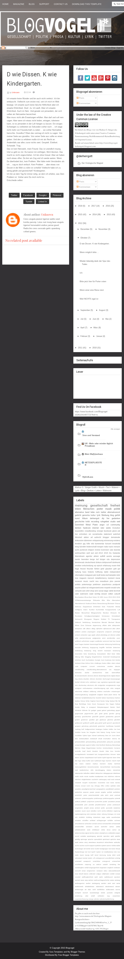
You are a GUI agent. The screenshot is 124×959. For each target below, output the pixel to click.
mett (76, 770)
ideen (118, 735)
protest (97, 808)
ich (110, 735)
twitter (103, 512)
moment (111, 578)
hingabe (93, 732)
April (82, 327)
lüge (103, 761)
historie (91, 572)
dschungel (106, 679)
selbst (118, 826)
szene (109, 845)
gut (119, 569)
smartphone (104, 833)
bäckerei (78, 663)
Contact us (60, 4)
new (107, 782)
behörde (109, 647)
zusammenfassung (81, 899)
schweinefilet (79, 826)
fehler (88, 701)
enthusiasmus (87, 688)
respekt (107, 588)
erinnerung (108, 540)
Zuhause (88, 625)
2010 (94, 348)
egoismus (104, 682)
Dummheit (79, 525)
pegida (103, 792)
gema (106, 713)
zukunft (117, 594)
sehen (111, 826)
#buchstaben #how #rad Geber (86, 597)
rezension (105, 550)
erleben (100, 691)
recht (99, 811)
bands (77, 559)
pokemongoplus (87, 798)
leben (78, 509)
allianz (88, 628)
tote (115, 852)
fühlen (97, 569)
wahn (101, 877)
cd (107, 525)
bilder (118, 654)
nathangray (103, 779)
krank (89, 751)
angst (102, 525)
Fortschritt (110, 606)
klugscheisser (91, 748)
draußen (86, 679)
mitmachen (99, 773)
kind (97, 745)
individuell (93, 738)
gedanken (116, 518)
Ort (119, 613)
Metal (88, 525)
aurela (109, 556)
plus (111, 581)
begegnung (94, 647)
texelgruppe (104, 849)
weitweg (117, 880)
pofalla (77, 584)
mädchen (111, 776)
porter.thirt (98, 801)
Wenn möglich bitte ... (89, 252)
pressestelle (79, 805)
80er (103, 600)
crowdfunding (90, 531)
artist (76, 638)
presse (118, 801)
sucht (87, 845)
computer (84, 666)
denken (78, 528)
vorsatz (117, 874)
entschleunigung (99, 688)
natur (106, 547)
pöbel (83, 588)
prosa (92, 808)
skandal (117, 550)
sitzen (97, 833)
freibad (117, 704)
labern (77, 757)
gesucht (117, 716)
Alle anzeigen (115, 429)
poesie (117, 581)
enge (118, 685)
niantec (117, 782)
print (85, 805)
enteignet (78, 688)
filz (119, 701)
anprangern (91, 632)
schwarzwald (115, 823)
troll (118, 591)
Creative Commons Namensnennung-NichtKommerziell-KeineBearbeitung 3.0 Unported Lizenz (97, 136)
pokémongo (98, 798)
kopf (83, 751)
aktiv (109, 625)
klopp (83, 748)
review (97, 550)
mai (76, 764)
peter (85, 795)
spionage (84, 839)
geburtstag (111, 710)
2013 (109, 214)
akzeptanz (78, 628)
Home (5, 4)
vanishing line (114, 864)
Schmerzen (106, 616)
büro (92, 663)
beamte (101, 644)
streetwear (92, 842)
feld (118, 566)
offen (102, 786)
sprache (90, 839)
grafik (92, 723)
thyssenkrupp (79, 852)
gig (84, 544)
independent (115, 572)
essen (114, 566)
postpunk (116, 584)
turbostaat (78, 858)
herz (118, 729)
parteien (117, 789)
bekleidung (79, 650)
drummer (99, 679)
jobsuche (110, 742)
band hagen (79, 644)
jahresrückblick (80, 742)
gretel (100, 723)
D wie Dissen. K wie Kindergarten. (94, 244)
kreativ (102, 751)
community (115, 525)
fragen (112, 704)
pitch (106, 795)
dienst (96, 676)
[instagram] (114, 78)
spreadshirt (98, 839)
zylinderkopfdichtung (107, 899)
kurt (96, 754)
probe (109, 805)
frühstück (78, 710)
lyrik (98, 515)
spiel (112, 836)
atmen (96, 556)
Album (85, 518)
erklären (86, 691)
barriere (86, 644)
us (94, 864)
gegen (118, 710)
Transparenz (115, 619)
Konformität (100, 610)
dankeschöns (97, 672)
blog (112, 515)
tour (118, 852)
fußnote (85, 710)
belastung (87, 650)
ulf (94, 858)
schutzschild (106, 823)
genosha (86, 515)
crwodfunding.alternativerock (97, 669)
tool (89, 852)
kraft (98, 575)
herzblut (77, 732)
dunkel (77, 682)
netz (102, 528)
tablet (118, 845)
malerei (88, 764)
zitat (86, 896)
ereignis (117, 688)
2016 (108, 206)
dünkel (82, 682)
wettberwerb (79, 886)
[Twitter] (87, 78)
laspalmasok (89, 757)
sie (119, 830)
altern (118, 628)
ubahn (90, 858)
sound (77, 836)
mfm (92, 770)
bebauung (108, 644)
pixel (111, 795)
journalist (117, 742)
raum (88, 811)
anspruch (108, 632)
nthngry (97, 786)
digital (113, 676)
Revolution (78, 616)
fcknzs (83, 701)
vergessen (103, 867)
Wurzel (118, 622)
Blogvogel (70, 948)
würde (103, 893)
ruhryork (78, 591)
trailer (77, 855)
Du (110, 553)
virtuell (81, 874)
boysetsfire (79, 531)
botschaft (106, 657)
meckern (103, 764)
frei (108, 518)
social (101, 591)
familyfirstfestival (87, 698)
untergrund (106, 861)
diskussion (79, 540)
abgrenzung (97, 625)
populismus (106, 584)
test (115, 591)
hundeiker (78, 735)
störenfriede (109, 842)
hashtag (78, 729)
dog (76, 679)
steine (81, 842)
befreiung (85, 647)
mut (105, 776)
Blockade (111, 603)
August (102, 310)
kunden (117, 751)
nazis (111, 547)
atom (104, 638)
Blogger (75, 44)
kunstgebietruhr (80, 754)
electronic (90, 685)
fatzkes (77, 701)
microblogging (100, 770)
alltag (93, 628)
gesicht (102, 716)
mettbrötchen (84, 770)
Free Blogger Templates (68, 955)
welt (88, 553)
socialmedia (97, 534)
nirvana (77, 786)
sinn (96, 591)
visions (86, 874)
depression (115, 559)
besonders (78, 654)
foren (89, 704)
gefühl (117, 515)
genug (118, 713)
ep (95, 566)
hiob (98, 732)
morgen (100, 547)
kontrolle (78, 751)
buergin (97, 660)
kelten (93, 745)
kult (107, 575)
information (79, 575)
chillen (108, 663)
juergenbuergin (80, 745)
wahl (96, 877)
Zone (82, 625)
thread (118, 849)
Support (44, 4)
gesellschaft (99, 505)
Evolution (116, 528)
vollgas (98, 874)
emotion (78, 566)
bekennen (116, 647)
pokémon (97, 584)
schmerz (117, 820)
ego (99, 682)
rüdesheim (96, 817)
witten (110, 594)
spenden (106, 836)
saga (103, 817)
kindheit (102, 745)
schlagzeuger (101, 820)
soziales (83, 836)
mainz (81, 764)
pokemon (78, 798)
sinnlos (92, 833)
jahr (94, 575)
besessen (107, 650)
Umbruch (78, 622)
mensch (91, 578)
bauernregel (94, 644)
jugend (88, 745)
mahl (118, 761)
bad (111, 641)
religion (91, 550)
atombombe (111, 638)
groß (104, 723)
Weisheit (78, 537)
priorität (91, 805)
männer (117, 776)
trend (96, 855)
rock (98, 512)
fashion (117, 698)
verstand (99, 871)
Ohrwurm (113, 613)
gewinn (77, 720)
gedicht (78, 515)
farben (104, 698)
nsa (92, 786)
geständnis (109, 716)
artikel (118, 635)
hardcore (87, 528)
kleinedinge (116, 745)
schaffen (85, 820)
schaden (78, 820)
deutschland (90, 562)
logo (79, 761)
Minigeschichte (96, 613)
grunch (109, 723)
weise (112, 880)
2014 (94, 214)
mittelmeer (116, 773)
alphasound (107, 628)
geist (100, 713)
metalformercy (101, 578)
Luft (118, 610)
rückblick (82, 817)
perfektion (116, 792)
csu (110, 669)
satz (111, 550)
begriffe (102, 647)
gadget (93, 710)
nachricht (95, 779)
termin (88, 849)
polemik (117, 798)
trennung (103, 855)
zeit (96, 553)
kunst (77, 518)
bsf (97, 559)
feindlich (78, 544)
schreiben (83, 534)
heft (82, 729)
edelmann (93, 682)
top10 (93, 852)
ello (96, 685)
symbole (98, 845)
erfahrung (107, 566)
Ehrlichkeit (96, 606)
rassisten (78, 811)
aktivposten (116, 625)
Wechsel (111, 622)
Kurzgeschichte (110, 610)
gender (111, 713)
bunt (102, 660)
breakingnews (115, 657)
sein (84, 591)
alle (84, 628)
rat (87, 588)
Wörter (77, 625)
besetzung (116, 650)
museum (78, 581)
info (92, 544)
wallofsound (108, 877)
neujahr (85, 782)
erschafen (106, 691)
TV (109, 619)
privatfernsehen (100, 805)
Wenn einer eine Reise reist (92, 290)
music (85, 581)
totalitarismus (108, 852)
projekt (86, 808)
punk (77, 550)
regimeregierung (80, 814)
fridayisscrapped (103, 707)
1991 (101, 597)
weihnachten (80, 553)
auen (118, 638)
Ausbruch (89, 603)
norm (88, 786)
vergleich (110, 867)
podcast (117, 795)
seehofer (104, 826)
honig (108, 732)
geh (96, 713)
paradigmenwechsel (89, 789)
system (103, 845)
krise (107, 751)
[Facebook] (80, 78)
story (86, 842)
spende (99, 836)
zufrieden (101, 896)
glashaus (103, 720)
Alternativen (116, 600)
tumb (118, 855)
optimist (113, 786)
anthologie (116, 632)
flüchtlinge (82, 704)
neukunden (93, 782)
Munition (106, 613)
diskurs (99, 562)
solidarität (111, 833)
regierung (117, 811)
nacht (92, 581)
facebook (107, 531)
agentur (89, 556)
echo (87, 682)
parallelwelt (110, 789)
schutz (99, 823)
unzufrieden (79, 864)
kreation (95, 751)
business (108, 660)
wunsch (85, 893)
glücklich (117, 720)
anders (84, 632)
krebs (103, 575)
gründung (85, 726)
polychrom (90, 801)
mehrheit (117, 764)
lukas (84, 761)
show (108, 830)
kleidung (109, 745)
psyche (78, 588)
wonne (118, 889)
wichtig (97, 594)
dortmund (116, 562)
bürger (102, 559)
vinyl (76, 874)
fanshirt (98, 698)
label (118, 754)
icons (114, 735)
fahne (115, 694)
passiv (92, 792)
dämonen (88, 540)
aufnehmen (86, 641)
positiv (105, 801)
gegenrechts (89, 713)
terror (93, 849)
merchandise (115, 767)
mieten (109, 770)
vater (77, 594)
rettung (104, 814)
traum (82, 855)
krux (111, 751)
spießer (117, 836)
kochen (99, 748)
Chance (117, 603)
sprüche (113, 839)
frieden (112, 707)
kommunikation (108, 748)
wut (92, 553)
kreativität (116, 544)
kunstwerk (90, 754)
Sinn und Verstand (91, 435)
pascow (85, 792)
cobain (118, 663)
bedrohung (116, 644)
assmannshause (85, 638)
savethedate (115, 817)
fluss (76, 704)
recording (95, 521)
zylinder (96, 899)
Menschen (88, 509)
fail (119, 694)
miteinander (79, 773)
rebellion (94, 811)
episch (99, 566)
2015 (80, 214)
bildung (77, 657)
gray (96, 723)
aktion (86, 537)
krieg (77, 547)
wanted (77, 880)
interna (114, 738)
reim (88, 814)
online (107, 786)
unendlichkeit (109, 858)
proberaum (116, 805)
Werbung (105, 515)
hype (89, 735)
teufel (97, 849)
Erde (103, 606)
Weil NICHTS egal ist (89, 299)
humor (113, 732)
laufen (100, 757)
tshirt (114, 855)
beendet (78, 647)
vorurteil (77, 877)
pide (102, 795)
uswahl (105, 864)
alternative (79, 512)
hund (118, 732)
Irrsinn (85, 610)
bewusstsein (101, 654)
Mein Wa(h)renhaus (94, 454)
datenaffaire (116, 672)
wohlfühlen (101, 889)
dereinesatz (80, 562)
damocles (78, 672)
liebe (93, 512)
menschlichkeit (105, 767)
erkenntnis (78, 691)
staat (118, 839)
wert (113, 883)
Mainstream (80, 556)
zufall (93, 896)
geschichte (79, 521)
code (76, 666)
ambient (77, 632)
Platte (95, 525)
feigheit (93, 701)
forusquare (101, 704)
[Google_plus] (101, 78)
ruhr (76, 817)
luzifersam (98, 761)
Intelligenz (78, 610)
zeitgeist (117, 893)
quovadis (109, 808)
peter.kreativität (94, 795)
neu (97, 581)
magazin (82, 578)
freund (83, 569)
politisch (83, 801)
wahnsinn (84, 594)
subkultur (117, 842)
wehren (90, 880)
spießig (77, 839)
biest (113, 654)
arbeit (98, 635)
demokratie (115, 537)
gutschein (101, 726)
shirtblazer (95, 830)
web (118, 521)
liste (76, 761)
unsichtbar (96, 861)
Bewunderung (102, 603)
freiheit (115, 505)
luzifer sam (90, 761)
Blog (32, 4)
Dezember (85, 229)
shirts (103, 830)
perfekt (109, 792)
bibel (109, 654)
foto (107, 704)
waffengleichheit (87, 877)
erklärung (93, 691)
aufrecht (97, 537)
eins (76, 685)
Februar (84, 336)
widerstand (100, 886)
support (92, 845)
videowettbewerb (114, 871)
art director (112, 635)
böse (83, 663)
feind (98, 701)
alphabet (99, 628)
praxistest (111, 801)
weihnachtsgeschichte (101, 880)
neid (108, 779)
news (112, 782)
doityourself (107, 562)
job (119, 531)
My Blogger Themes (76, 952)
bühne (87, 663)
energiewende (111, 685)
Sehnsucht (78, 619)
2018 (80, 206)
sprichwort (106, 839)
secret (97, 826)
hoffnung (99, 572)
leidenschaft (91, 547)
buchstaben (90, 660)
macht (114, 761)
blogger (106, 537)
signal (87, 833)
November (103, 229)
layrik (104, 757)
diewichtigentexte (105, 676)
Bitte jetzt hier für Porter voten (93, 281)
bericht (100, 650)
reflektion (109, 811)
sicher (114, 830)
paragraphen (100, 789)
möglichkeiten (86, 779)
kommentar (99, 544)
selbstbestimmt (80, 830)
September (85, 310)
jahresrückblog (91, 742)
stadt (76, 842)
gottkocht (86, 723)
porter (100, 509)
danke (87, 672)
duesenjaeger (115, 679)
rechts (104, 811)
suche (77, 845)
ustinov (98, 864)
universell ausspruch (83, 861)
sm (90, 534)
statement (108, 534)
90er (108, 600)
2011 (80, 348)
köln (118, 575)
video (105, 871)
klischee (77, 748)
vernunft (78, 871)
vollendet (92, 874)
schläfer (110, 820)
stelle (111, 591)
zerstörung (78, 896)
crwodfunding (79, 669)
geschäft (95, 716)
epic (107, 688)
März (95, 327)
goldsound (78, 723)
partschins (78, 792)
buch (83, 660)
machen (108, 761)
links (118, 757)
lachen (82, 757)
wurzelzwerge (94, 893)
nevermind (101, 782)
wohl (94, 889)
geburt (104, 710)
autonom (106, 641)
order (118, 786)
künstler (83, 547)
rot (115, 814)
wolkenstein (110, 889)
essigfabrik (92, 694)
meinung (81, 505)
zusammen (116, 896)
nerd (112, 779)
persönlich (78, 795)
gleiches (110, 720)
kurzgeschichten (104, 754)
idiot (76, 738)
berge (92, 559)
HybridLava (87, 477)
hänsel (94, 735)
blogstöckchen (97, 657)
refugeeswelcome (96, 588)
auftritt (102, 556)
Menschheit (86, 613)
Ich (81, 273)
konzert (108, 544)
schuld (94, 823)
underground (99, 858)
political (77, 801)
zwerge (90, 899)
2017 (93, 206)
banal (118, 641)
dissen (118, 676)
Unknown (47, 214)
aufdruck (78, 641)
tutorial (85, 858)
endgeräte (101, 685)
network (117, 779)
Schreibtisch (116, 616)
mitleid (92, 773)
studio (113, 521)
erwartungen (115, 691)
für (89, 710)
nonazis (117, 547)
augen (92, 641)
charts (104, 663)
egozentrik (112, 682)
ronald (113, 588)
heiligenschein (90, 729)
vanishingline (79, 867)
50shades (96, 600)
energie (100, 531)
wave (82, 880)
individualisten (84, 738)
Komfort (92, 610)
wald (91, 594)
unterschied (116, 861)
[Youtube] (94, 78)
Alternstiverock (80, 603)
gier (97, 720)
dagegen (117, 669)
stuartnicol (100, 842)
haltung (78, 572)
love (76, 578)
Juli (82, 319)
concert (92, 666)
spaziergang (91, 836)
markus (95, 764)
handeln (117, 726)
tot (102, 852)
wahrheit (116, 534)
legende (109, 757)
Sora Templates (56, 952)
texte (113, 849)
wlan (89, 889)
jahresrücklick (101, 742)
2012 (80, 223)
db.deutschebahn (81, 676)
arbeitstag (103, 635)
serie (88, 830)
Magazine (18, 4)
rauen (84, 811)
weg (86, 880)
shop (92, 591)
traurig (87, 855)
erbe (112, 688)
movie (86, 776)
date (106, 672)
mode (81, 776)
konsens (117, 748)
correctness (101, 666)
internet (95, 528)
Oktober (84, 238)
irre (119, 738)
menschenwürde (93, 767)
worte (108, 528)
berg (94, 650)
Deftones (78, 606)
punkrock (83, 550)
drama (80, 679)
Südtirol (103, 619)
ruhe (118, 588)
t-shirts (113, 845)
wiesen (117, 886)
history (103, 732)
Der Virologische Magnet (92, 163)
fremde (77, 707)
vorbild (112, 874)
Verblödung (86, 622)
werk (109, 883)
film (116, 701)
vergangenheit (94, 867)
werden (103, 883)
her (115, 729)
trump (109, 855)
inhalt (100, 738)
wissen (104, 594)
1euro (106, 597)
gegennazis (79, 713)
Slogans (96, 619)
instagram (89, 575)
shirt (88, 591)
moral (118, 578)
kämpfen (112, 575)
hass (84, 572)
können (113, 754)
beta (85, 654)
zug (108, 896)
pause (97, 792)
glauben (108, 569)
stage (106, 591)
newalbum (104, 581)
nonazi (83, 786)
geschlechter (86, 716)
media (110, 764)
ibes (106, 735)
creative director (113, 666)
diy (103, 518)
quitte (103, 808)
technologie (79, 849)
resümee (93, 814)
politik (117, 509)
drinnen (92, 679)
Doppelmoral (87, 606)
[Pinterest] (107, 78)
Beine (95, 603)
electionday (82, 685)
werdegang (96, 883)
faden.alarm (108, 694)
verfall (86, 867)
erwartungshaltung (81, 694)
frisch (118, 707)
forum (94, 704)
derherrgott (94, 518)
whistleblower (89, 886)
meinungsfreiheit (80, 767)
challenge (97, 663)
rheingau (110, 814)
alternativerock (113, 512)
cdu (108, 559)
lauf (95, 757)
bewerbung (92, 654)
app (89, 635)
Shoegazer (88, 619)
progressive (79, 808)
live (76, 534)
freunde (90, 569)
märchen (78, 779)
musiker (91, 776)
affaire (104, 625)
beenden (85, 559)
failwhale (78, 698)
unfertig (117, 858)
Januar (99, 336)
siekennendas (80, 833)
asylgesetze (96, 638)
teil (85, 849)
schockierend (79, 823)
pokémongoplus (108, 798)
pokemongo (87, 584)
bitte (82, 657)
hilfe (88, 544)
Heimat (117, 606)
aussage (116, 556)
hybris (85, 735)
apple (93, 635)
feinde (102, 701)
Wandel (104, 622)
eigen (118, 682)
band (87, 512)
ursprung (88, 864)
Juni (95, 319)
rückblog (89, 817)
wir (85, 889)
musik (108, 509)
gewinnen (84, 720)
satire (108, 817)
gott (114, 569)
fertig (107, 701)
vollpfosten (105, 874)
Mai (107, 319)
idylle (106, 572)
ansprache (100, 632)
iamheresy (100, 735)
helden (105, 729)
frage (77, 569)
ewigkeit (100, 694)
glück (114, 531)
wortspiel (78, 893)
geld (102, 569)
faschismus (110, 698)
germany (78, 716)
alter (113, 628)
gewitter (92, 720)
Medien (77, 613)
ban (114, 641)
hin (88, 732)
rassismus (116, 808)
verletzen (117, 867)
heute (84, 732)
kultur (93, 515)
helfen (111, 729)
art (92, 537)
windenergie (79, 889)
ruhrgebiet (104, 521)
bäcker (118, 660)
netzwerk (78, 782)
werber (88, 883)
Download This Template (86, 4)
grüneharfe (93, 726)
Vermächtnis (96, 622)
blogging (88, 657)
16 (98, 597)
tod (86, 852)
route (118, 814)
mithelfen (86, 773)
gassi (99, 710)
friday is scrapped (88, 707)
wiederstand (109, 886)
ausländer (98, 641)
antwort (77, 635)
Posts (81, 98)
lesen (115, 757)
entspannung (98, 540)
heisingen (99, 729)
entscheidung (87, 566)
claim (113, 663)
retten (99, 814)
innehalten (107, 738)
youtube (110, 893)
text (110, 849)
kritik (88, 521)
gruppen (78, 726)
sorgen (117, 833)
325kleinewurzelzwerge (83, 600)
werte (118, 883)
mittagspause (108, 773)
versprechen (91, 871)
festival (112, 701)
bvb (113, 660)
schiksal (92, 820)
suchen (82, 845)
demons (90, 676)
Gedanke (116, 553)
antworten (84, 635)
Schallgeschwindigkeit (92, 616)
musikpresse (99, 776)
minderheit (116, 770)
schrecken (88, 823)
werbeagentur (80, 883)
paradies (78, 789)
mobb (77, 776)
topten (98, 852)
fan (94, 698)
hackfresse (110, 726)
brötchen (78, 660)
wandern (117, 877)
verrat (84, 871)
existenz (116, 540)
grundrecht (116, 723)
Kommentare (84, 103)
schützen (89, 826)
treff (92, 855)
